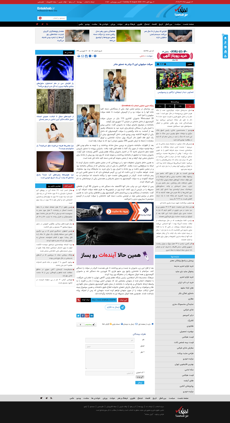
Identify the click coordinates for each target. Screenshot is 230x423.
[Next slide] (158, 64)
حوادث (120, 24)
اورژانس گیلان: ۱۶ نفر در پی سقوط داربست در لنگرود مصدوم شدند (54, 281)
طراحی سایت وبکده (185, 353)
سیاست (177, 24)
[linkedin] (92, 315)
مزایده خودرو (188, 358)
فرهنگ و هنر (130, 24)
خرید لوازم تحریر (187, 277)
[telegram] (42, 24)
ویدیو (87, 24)
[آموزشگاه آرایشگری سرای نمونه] (115, 255)
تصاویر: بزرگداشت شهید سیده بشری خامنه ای (176, 203)
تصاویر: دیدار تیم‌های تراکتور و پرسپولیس (176, 92)
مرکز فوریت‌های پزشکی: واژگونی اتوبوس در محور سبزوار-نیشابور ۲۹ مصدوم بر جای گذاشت (54, 225)
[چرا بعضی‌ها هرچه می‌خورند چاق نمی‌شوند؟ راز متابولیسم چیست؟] (55, 132)
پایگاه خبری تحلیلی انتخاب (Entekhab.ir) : (137, 105)
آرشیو (85, 406)
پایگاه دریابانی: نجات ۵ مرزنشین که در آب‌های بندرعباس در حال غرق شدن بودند (54, 257)
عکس (81, 24)
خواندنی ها (104, 24)
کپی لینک (123, 300)
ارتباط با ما (149, 406)
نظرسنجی (41, 2)
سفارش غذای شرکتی (185, 348)
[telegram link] (46, 398)
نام (143, 339)
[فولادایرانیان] (115, 211)
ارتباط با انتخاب (89, 2)
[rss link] (51, 398)
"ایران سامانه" (148, 414)
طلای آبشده (189, 380)
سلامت (94, 24)
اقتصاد (154, 24)
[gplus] (87, 315)
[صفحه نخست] (225, 38)
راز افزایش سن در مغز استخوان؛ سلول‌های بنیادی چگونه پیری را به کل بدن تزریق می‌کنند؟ (55, 85)
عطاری (191, 298)
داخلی (142, 56)
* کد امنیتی (140, 372)
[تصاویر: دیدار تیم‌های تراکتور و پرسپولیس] (174, 79)
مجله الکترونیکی (111, 406)
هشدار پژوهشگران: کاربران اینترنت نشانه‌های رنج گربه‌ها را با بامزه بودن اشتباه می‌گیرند (53, 36)
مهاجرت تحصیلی (187, 331)
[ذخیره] (86, 56)
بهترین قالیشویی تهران (184, 364)
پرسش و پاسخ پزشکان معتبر (182, 260)
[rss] (47, 24)
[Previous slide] (165, 64)
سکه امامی (189, 369)
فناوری (139, 24)
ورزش (113, 24)
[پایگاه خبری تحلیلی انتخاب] (183, 12)
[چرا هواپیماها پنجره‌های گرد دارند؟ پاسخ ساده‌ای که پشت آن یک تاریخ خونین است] (55, 161)
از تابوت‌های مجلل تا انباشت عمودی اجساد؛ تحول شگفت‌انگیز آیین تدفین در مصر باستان (55, 118)
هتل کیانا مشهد (187, 287)
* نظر (142, 352)
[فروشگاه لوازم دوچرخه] (115, 233)
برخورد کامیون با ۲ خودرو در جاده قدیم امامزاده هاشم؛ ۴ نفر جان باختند (54, 264)
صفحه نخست (188, 24)
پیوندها (79, 2)
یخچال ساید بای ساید (184, 271)
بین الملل (168, 24)
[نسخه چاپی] (79, 56)
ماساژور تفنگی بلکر (186, 293)
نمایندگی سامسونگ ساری (183, 304)
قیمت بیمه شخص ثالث (184, 342)
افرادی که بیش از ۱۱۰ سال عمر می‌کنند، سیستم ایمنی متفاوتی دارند (155, 34)
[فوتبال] (225, 47)
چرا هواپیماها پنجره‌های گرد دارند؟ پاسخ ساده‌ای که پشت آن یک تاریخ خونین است (55, 176)
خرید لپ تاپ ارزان (186, 282)
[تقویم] (225, 51)
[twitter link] (41, 398)
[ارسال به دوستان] (82, 56)
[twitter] (37, 24)
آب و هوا (72, 2)
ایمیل (142, 345)
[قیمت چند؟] (225, 42)
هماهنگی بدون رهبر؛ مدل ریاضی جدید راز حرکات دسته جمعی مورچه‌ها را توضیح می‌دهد (104, 36)
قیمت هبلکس (188, 337)
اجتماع (146, 24)
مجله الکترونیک (51, 2)
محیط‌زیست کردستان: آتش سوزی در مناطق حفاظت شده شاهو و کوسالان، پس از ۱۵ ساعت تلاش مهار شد (54, 272)
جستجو (92, 406)
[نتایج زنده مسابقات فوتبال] (225, 56)
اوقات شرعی (63, 2)
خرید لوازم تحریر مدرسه (184, 266)
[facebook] (83, 315)
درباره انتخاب (159, 406)
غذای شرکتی (189, 309)
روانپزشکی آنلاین (187, 386)
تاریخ (161, 24)
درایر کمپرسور (188, 315)
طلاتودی (190, 326)
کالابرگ (191, 320)
